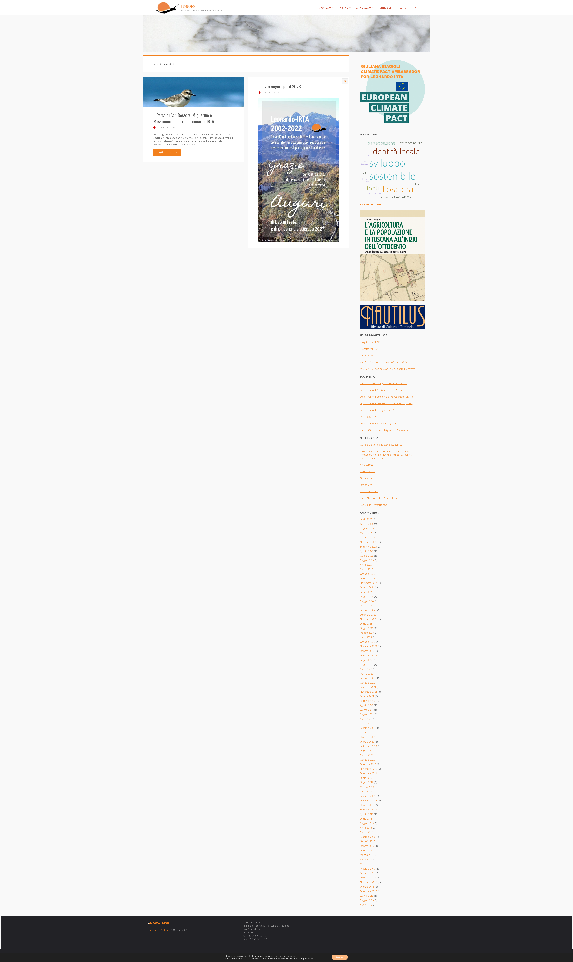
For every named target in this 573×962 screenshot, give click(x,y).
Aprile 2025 (366, 564)
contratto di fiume (374, 193)
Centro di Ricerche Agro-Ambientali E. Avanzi (383, 383)
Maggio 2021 (367, 714)
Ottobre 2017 (367, 846)
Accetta (339, 957)
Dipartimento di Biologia (373, 410)
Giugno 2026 (366, 524)
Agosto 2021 (366, 705)
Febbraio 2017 (367, 868)
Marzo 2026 (366, 533)
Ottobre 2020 (367, 741)
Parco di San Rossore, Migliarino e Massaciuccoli (386, 430)
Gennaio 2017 (367, 873)
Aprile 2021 (366, 719)
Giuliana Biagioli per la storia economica (381, 444)
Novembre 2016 (368, 882)
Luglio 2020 (366, 750)
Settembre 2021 (368, 700)
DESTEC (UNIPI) (368, 416)
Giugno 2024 (366, 596)
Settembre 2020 (368, 746)
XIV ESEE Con (367, 362)
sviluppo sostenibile (392, 169)
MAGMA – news (159, 923)
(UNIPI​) (398, 390)
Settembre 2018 (368, 809)
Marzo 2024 (366, 605)
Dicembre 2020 (368, 737)
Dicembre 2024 (368, 578)
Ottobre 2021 (367, 696)
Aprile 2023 (366, 637)
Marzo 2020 (366, 755)
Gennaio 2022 (367, 682)
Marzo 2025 (366, 569)
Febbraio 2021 (367, 728)
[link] (415, 7)
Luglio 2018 (366, 818)
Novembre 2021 (368, 691)
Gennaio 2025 (367, 573)
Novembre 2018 (368, 800)
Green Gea (366, 478)
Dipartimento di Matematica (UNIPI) (379, 423)
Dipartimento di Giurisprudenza (377, 390)
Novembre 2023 (368, 619)
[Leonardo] (188, 7)
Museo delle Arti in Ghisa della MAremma (393, 368)
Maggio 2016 (367, 900)
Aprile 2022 (366, 669)
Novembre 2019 (368, 768)
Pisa (417, 184)
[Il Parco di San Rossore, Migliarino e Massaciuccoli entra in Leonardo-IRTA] (193, 92)
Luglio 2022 (366, 660)
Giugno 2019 (366, 782)
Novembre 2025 (368, 542)
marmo (366, 155)
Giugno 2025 (366, 555)
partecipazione (381, 143)
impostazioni (307, 958)
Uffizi (365, 162)
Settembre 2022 (368, 655)
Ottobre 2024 (367, 587)
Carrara (364, 179)
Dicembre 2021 (368, 687)
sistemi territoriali (403, 196)
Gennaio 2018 (367, 841)
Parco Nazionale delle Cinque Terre (379, 498)
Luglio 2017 (366, 850)
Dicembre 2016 (368, 877)
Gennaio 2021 (367, 732)
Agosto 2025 (366, 551)
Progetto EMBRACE (370, 342)
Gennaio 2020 (367, 759)
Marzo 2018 (366, 832)
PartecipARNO (367, 355)
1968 (367, 181)
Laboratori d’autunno (159, 930)
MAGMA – (366, 368)
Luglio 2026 (366, 519)
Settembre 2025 (368, 546)
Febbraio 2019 (367, 796)
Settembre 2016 (368, 891)
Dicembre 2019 (368, 764)
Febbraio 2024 (367, 610)
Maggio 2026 (367, 528)
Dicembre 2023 (368, 614)
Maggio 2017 (367, 855)
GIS (364, 172)
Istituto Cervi (366, 485)
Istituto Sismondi (369, 491)
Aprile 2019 (366, 791)
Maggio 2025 (367, 560)
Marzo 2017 (366, 864)
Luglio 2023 (366, 623)
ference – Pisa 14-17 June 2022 (390, 362)
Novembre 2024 (368, 583)
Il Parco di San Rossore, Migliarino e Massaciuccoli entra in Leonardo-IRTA (183, 118)
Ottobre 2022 (367, 651)
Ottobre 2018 (367, 805)
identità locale (395, 151)
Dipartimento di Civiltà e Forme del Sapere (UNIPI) (386, 403)
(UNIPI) (390, 410)
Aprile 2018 (366, 827)
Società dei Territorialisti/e (373, 505)
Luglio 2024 (366, 592)
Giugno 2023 (366, 628)
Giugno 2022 (366, 664)
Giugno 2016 (366, 895)
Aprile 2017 (366, 859)
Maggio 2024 (367, 601)
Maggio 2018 (367, 823)
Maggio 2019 (367, 787)
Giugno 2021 (366, 710)
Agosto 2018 (366, 814)
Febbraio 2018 (367, 836)
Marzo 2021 (366, 723)
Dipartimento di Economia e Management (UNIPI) (386, 396)
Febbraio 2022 (367, 678)
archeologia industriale (412, 143)
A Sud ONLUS (367, 471)
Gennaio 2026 (367, 537)
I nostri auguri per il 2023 (279, 86)
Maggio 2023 (367, 632)
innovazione (387, 197)
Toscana (397, 189)
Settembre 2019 (368, 773)
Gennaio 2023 (367, 641)
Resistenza (364, 164)
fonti (373, 188)
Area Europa (366, 464)
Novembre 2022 (368, 646)
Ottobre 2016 (367, 886)
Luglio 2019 (366, 778)
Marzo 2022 (366, 673)
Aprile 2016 (366, 904)
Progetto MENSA (369, 348)
